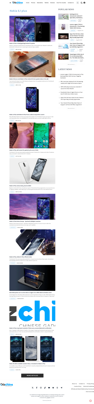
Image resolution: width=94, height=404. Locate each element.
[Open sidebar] (10, 3)
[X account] (32, 388)
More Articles (32, 375)
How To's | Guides (61, 2)
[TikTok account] (45, 388)
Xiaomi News (73, 50)
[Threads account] (57, 388)
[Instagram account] (41, 388)
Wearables (40, 2)
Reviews (52, 2)
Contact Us (71, 2)
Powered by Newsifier (47, 400)
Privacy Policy (90, 383)
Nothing (73, 20)
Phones (33, 2)
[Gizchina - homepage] (17, 2)
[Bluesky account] (53, 388)
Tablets (47, 2)
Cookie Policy (77, 386)
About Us (74, 383)
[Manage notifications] (90, 401)
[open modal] (84, 3)
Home (27, 2)
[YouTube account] (49, 388)
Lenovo (73, 30)
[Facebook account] (37, 388)
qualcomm (74, 61)
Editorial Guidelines (88, 386)
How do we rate (90, 391)
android (13, 227)
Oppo (72, 40)
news (12, 120)
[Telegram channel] (61, 388)
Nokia (12, 49)
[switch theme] (82, 3)
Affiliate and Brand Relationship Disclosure (82, 389)
